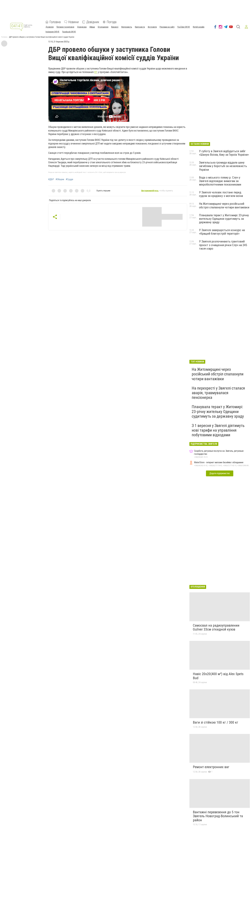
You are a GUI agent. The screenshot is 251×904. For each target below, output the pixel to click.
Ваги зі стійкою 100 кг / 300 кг (215, 722)
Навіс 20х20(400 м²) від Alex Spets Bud (218, 676)
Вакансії (114, 27)
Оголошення (103, 27)
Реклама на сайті (167, 27)
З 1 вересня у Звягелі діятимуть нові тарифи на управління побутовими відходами (218, 430)
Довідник (92, 22)
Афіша (92, 27)
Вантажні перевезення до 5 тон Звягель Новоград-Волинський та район (218, 816)
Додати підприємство (219, 473)
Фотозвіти (152, 27)
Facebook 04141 (69, 32)
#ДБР (51, 179)
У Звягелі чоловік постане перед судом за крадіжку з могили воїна (221, 194)
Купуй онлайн (198, 27)
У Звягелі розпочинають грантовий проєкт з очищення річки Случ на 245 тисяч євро (223, 245)
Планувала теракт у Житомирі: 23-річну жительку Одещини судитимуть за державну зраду (224, 218)
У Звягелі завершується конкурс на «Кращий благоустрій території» (222, 231)
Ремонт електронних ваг (211, 767)
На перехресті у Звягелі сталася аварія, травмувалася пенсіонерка (218, 393)
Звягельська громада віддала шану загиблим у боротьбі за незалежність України (223, 166)
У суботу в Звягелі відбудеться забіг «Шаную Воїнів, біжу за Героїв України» (224, 152)
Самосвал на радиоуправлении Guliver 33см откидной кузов (216, 627)
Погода (111, 22)
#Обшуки (60, 179)
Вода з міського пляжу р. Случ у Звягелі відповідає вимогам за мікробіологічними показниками (220, 181)
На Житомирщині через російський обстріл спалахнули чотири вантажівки (224, 205)
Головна (55, 22)
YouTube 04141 (183, 27)
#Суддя (69, 179)
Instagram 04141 (52, 32)
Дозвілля (50, 27)
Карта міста (140, 27)
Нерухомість (126, 27)
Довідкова (82, 27)
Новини (73, 22)
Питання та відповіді (65, 27)
